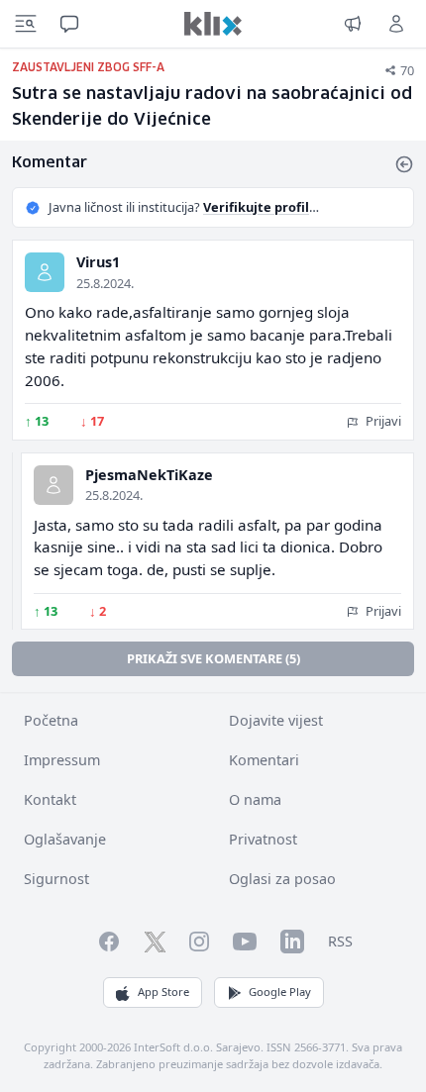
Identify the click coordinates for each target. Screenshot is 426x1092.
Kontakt (50, 799)
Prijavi (382, 421)
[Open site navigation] (26, 24)
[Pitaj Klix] (69, 24)
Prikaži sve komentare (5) (213, 658)
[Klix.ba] (213, 24)
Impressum (62, 759)
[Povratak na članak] (404, 164)
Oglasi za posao (282, 878)
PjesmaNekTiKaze (149, 474)
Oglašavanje (65, 839)
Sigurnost (56, 878)
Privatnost (263, 839)
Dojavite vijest (276, 720)
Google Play (280, 991)
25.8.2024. (105, 283)
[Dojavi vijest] (353, 24)
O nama (255, 799)
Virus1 (98, 261)
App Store (163, 991)
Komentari (264, 759)
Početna (51, 720)
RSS (340, 941)
